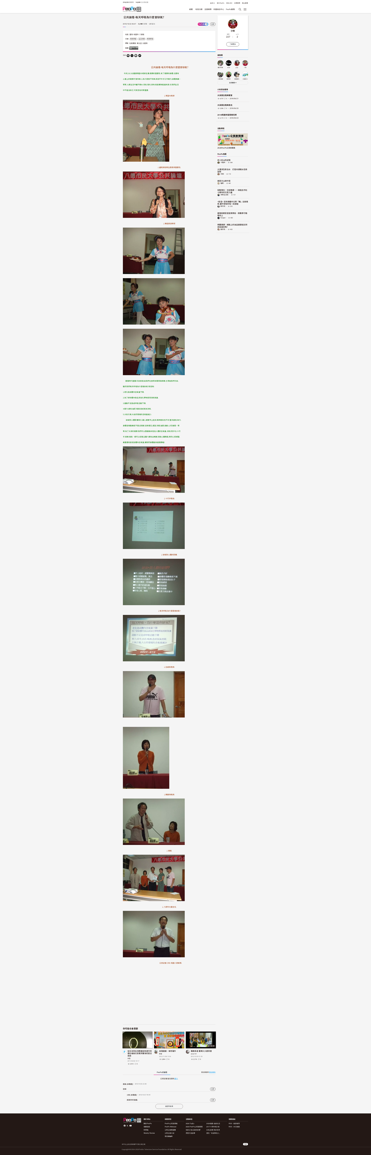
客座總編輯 (169, 1136)
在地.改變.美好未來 (213, 1130)
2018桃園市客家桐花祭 (227, 115)
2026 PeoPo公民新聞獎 (194, 1127)
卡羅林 (222, 162)
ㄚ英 (245, 67)
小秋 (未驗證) (132, 1095)
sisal (228, 67)
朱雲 (129, 1058)
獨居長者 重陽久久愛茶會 (201, 1051)
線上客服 (245, 3)
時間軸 (146, 1130)
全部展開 (232, 83)
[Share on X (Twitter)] (132, 55)
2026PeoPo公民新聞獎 (226, 148)
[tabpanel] (169, 1089)
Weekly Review (149, 1133)
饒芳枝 (222, 229)
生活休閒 (142, 39)
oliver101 (194, 1054)
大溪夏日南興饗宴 (224, 95)
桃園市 (136, 34)
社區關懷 (132, 43)
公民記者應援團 (170, 1130)
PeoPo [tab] (162, 1072)
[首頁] (132, 9)
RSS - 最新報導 (234, 1123)
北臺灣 (144, 43)
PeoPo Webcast (170, 1127)
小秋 (233, 30)
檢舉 (212, 24)
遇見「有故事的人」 (213, 1133)
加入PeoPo (220, 3)
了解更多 (233, 44)
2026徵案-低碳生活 (213, 1123)
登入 (213, 3)
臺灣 (131, 34)
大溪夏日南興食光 (224, 105)
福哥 (222, 183)
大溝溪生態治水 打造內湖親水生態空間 (232, 170)
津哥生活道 (224, 195)
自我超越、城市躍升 (167, 1051)
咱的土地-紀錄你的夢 (193, 1130)
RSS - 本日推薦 (234, 1127)
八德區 (141, 34)
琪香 (160, 1054)
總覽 (191, 9)
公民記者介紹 (169, 1133)
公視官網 (237, 3)
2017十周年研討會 (213, 1127)
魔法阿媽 (220, 67)
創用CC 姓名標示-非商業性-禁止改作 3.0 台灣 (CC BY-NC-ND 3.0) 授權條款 (134, 48)
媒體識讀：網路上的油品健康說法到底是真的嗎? (232, 225)
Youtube (130, 1126)
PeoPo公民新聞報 (171, 1123)
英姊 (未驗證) (128, 1084)
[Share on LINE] (135, 55)
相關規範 (147, 1127)
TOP (245, 1144)
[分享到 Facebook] (128, 55)
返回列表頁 (169, 1106)
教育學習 (133, 39)
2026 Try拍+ (190, 1123)
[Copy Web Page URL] (139, 55)
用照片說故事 (190, 1133)
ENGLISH (229, 3)
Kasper (223, 218)
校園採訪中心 (218, 9)
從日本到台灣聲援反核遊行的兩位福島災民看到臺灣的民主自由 (140, 1053)
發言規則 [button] (212, 1072)
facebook (125, 1126)
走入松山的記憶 (224, 160)
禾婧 (222, 174)
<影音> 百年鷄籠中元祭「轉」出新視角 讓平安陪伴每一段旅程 (232, 202)
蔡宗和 (222, 206)
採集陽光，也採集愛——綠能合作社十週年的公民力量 (232, 191)
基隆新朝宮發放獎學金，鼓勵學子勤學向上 (232, 214)
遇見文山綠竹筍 (224, 180)
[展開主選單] (245, 9)
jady (237, 67)
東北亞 (139, 43)
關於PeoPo (148, 1123)
